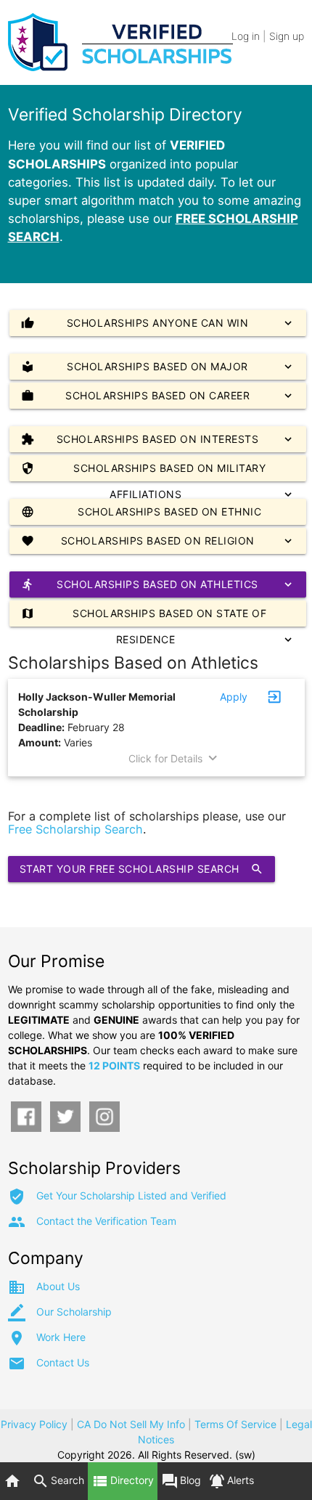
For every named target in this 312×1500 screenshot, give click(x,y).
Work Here (61, 1337)
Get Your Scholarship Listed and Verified (131, 1195)
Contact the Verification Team (106, 1221)
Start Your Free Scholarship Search (141, 869)
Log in (245, 36)
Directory (122, 1481)
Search (58, 1481)
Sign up (286, 36)
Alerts (231, 1481)
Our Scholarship (74, 1311)
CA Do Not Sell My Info (131, 1424)
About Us (58, 1286)
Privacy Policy (34, 1424)
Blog (181, 1481)
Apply (233, 696)
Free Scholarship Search (75, 829)
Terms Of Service (235, 1424)
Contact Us (62, 1362)
